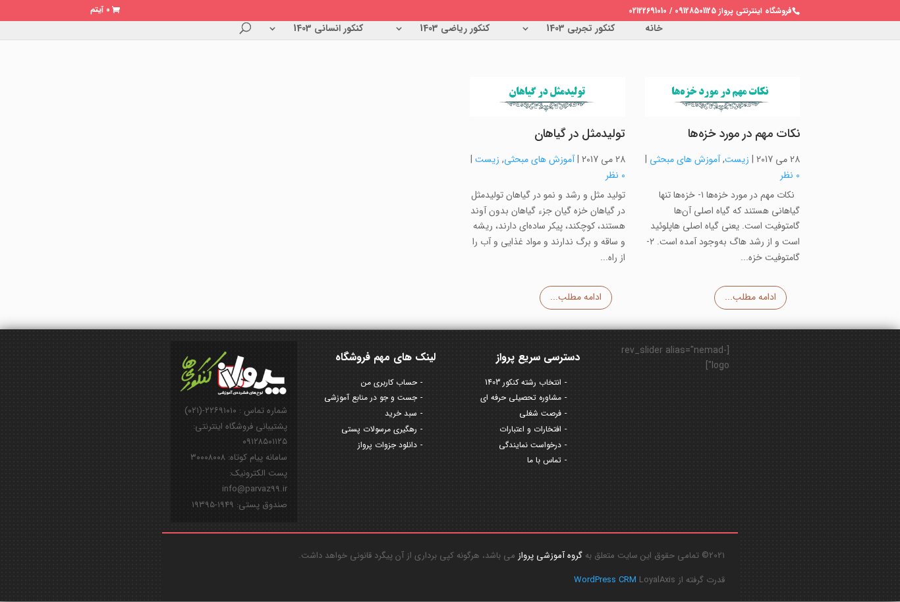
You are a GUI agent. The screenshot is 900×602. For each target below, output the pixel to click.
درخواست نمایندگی (530, 445)
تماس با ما (544, 460)
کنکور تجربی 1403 (580, 30)
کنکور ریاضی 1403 (455, 30)
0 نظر (790, 175)
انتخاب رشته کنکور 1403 (523, 382)
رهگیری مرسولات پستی (379, 429)
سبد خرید (401, 413)
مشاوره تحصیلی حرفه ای (520, 397)
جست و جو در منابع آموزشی (370, 397)
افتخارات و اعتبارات (530, 429)
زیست (737, 159)
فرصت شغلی (540, 413)
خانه (654, 30)
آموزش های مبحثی (685, 159)
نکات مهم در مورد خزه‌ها (744, 133)
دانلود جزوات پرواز (387, 445)
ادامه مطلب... (750, 297)
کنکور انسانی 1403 (328, 30)
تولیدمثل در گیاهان (579, 133)
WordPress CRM (606, 580)
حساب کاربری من (389, 382)
